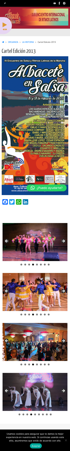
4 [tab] (33, 264)
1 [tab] (21, 264)
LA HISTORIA (28, 42)
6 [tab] (41, 264)
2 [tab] (25, 264)
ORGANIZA (13, 42)
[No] (65, 440)
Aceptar (36, 446)
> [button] (63, 241)
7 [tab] (45, 264)
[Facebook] (59, 3)
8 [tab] (49, 264)
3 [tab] (29, 264)
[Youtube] (54, 3)
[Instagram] (64, 3)
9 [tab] (51, 414)
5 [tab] (37, 264)
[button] (47, 187)
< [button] (6, 241)
